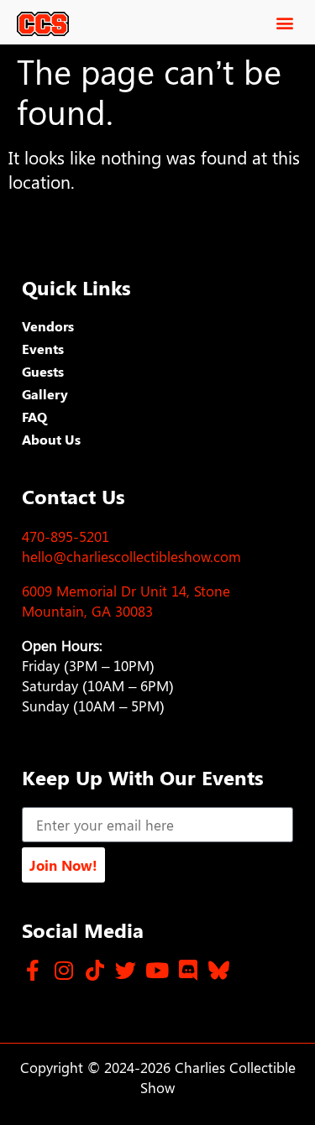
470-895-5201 (65, 536)
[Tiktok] (94, 970)
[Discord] (187, 970)
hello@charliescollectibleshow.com (131, 556)
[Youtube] (156, 970)
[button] (284, 22)
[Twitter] (125, 970)
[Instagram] (63, 970)
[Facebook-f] (32, 970)
